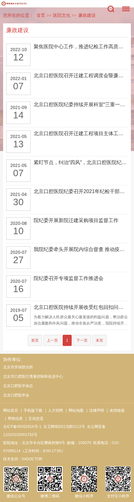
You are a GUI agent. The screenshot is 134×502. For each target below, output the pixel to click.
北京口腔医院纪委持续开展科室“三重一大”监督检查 (81, 104)
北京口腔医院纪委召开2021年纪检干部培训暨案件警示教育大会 (81, 191)
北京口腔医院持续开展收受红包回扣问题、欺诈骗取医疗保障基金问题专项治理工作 (81, 307)
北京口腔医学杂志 (18, 386)
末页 (99, 340)
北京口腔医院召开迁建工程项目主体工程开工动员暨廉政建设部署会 (81, 133)
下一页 (82, 340)
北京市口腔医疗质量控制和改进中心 (33, 376)
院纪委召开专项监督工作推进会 (68, 278)
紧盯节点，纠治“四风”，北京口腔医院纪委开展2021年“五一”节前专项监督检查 (81, 162)
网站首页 (10, 410)
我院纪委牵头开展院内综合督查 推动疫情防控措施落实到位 (81, 249)
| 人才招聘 (53, 410)
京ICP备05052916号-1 (22, 426)
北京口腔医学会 (16, 395)
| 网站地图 (74, 410)
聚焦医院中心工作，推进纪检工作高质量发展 (81, 46)
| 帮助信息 (13, 418)
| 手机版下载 (30, 410)
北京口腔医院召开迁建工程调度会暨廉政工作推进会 (81, 75)
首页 (40, 15)
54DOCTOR (32, 459)
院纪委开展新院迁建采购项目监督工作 (76, 220)
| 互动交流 (33, 418)
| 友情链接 (115, 410)
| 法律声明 (94, 410)
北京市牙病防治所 (18, 367)
